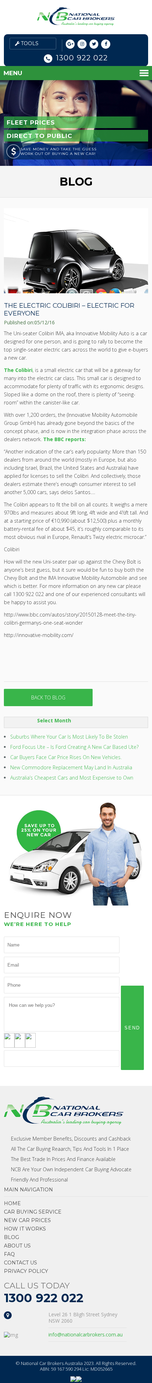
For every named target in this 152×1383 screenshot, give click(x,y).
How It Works (25, 1229)
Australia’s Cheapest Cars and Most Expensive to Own (71, 777)
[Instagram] (82, 44)
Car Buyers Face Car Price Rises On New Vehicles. (66, 757)
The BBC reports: (64, 439)
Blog (11, 1237)
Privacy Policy (26, 1271)
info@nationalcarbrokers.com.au (85, 1334)
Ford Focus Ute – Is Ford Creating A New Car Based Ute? (74, 747)
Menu (13, 73)
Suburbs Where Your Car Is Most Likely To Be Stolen (69, 736)
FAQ (9, 1254)
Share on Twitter (29, 665)
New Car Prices (27, 1220)
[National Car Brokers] (76, 23)
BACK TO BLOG (48, 697)
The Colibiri (18, 370)
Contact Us (20, 1262)
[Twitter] (94, 44)
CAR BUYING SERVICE (33, 1212)
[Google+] (70, 44)
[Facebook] (105, 44)
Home (12, 1203)
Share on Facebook (12, 665)
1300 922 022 (82, 57)
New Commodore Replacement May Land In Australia (71, 767)
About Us (17, 1246)
